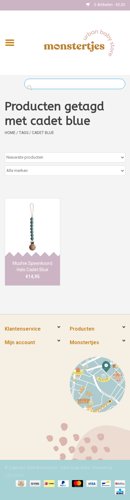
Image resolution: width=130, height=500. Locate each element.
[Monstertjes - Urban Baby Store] (79, 42)
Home (10, 133)
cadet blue (43, 133)
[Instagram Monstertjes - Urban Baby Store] (32, 5)
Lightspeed (14, 475)
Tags (23, 133)
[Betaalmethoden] (20, 483)
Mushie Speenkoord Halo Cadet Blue (32, 266)
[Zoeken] (31, 88)
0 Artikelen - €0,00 (109, 5)
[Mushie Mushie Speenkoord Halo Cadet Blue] (32, 227)
